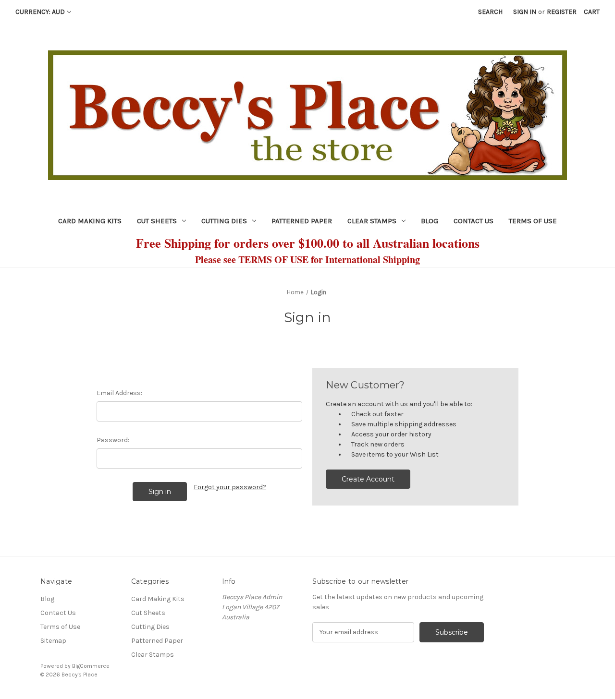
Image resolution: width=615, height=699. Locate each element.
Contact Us (473, 221)
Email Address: (119, 393)
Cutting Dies (224, 221)
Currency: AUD (40, 12)
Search (490, 12)
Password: (113, 440)
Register (562, 12)
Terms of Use (533, 221)
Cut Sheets (157, 221)
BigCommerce (91, 666)
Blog (429, 221)
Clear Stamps (371, 221)
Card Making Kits (90, 221)
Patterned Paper (301, 221)
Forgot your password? (230, 487)
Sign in (524, 12)
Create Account (368, 479)
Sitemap (53, 641)
